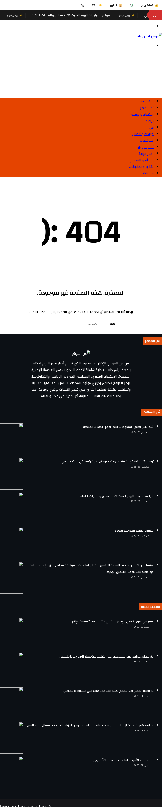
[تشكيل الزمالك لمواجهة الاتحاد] (11, 543)
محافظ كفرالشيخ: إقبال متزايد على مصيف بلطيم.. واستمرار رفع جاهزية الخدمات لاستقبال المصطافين (90, 725)
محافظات (147, 140)
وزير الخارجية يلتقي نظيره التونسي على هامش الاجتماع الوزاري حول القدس (106, 656)
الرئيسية (147, 101)
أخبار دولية (146, 147)
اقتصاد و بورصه (142, 114)
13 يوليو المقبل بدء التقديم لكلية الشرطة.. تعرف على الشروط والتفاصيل (108, 691)
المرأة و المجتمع (141, 160)
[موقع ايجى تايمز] (148, 36)
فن (151, 127)
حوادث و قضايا (143, 134)
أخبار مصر (147, 108)
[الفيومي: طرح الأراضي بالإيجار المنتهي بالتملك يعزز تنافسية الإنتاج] (11, 634)
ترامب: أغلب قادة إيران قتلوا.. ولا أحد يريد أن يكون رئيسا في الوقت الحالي (108, 461)
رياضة (150, 121)
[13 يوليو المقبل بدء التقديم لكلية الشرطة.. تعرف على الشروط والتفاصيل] (11, 703)
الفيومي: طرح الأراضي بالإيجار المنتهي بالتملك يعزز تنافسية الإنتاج (113, 621)
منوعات (148, 173)
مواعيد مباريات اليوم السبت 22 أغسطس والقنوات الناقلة (82, 15)
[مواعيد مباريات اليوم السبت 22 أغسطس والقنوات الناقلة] (11, 508)
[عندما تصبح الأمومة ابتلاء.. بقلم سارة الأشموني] (11, 772)
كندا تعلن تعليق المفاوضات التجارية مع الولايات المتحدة (118, 427)
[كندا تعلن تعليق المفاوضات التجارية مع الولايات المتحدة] (11, 439)
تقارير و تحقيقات (141, 166)
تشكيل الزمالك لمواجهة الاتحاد (134, 531)
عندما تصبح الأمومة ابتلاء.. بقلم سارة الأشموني (123, 760)
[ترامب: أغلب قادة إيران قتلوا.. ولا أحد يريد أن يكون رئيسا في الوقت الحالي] (11, 474)
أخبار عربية (146, 153)
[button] (81, 84)
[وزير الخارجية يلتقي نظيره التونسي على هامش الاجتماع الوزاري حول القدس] (11, 668)
